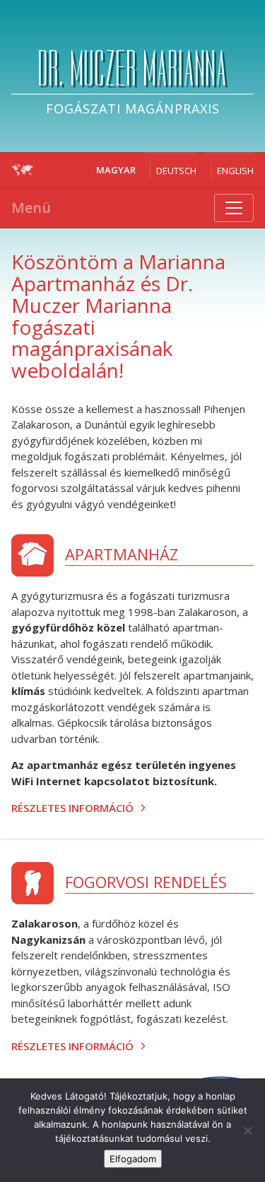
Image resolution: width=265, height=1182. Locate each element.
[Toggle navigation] (234, 208)
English (235, 170)
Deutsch (176, 170)
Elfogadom (133, 1158)
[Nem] (247, 1130)
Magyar (116, 170)
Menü (31, 207)
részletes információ (72, 808)
